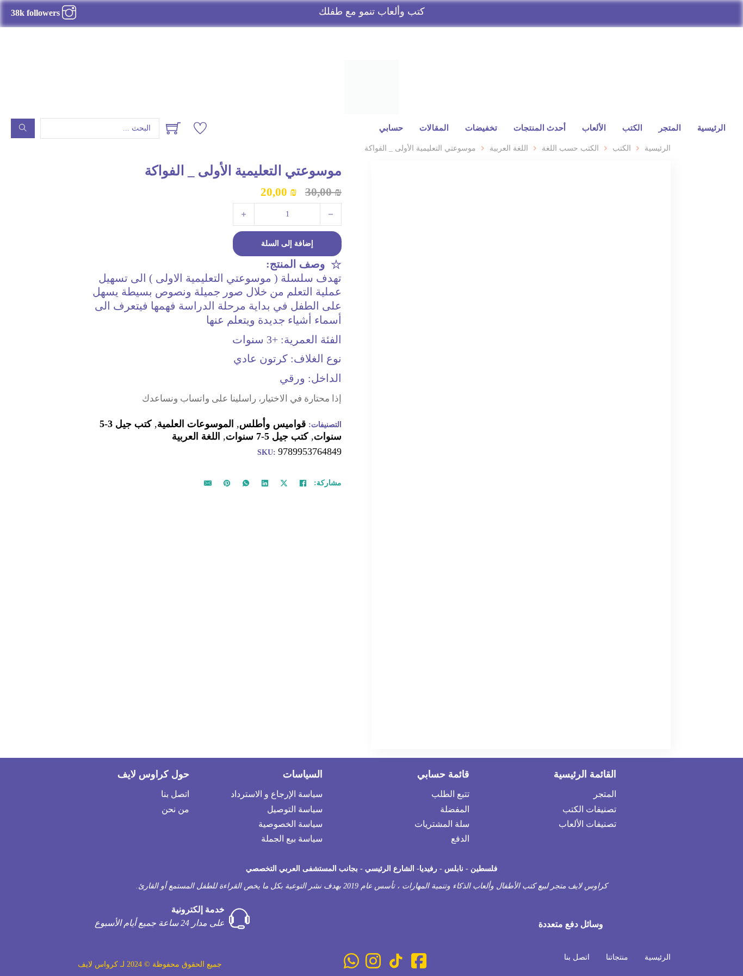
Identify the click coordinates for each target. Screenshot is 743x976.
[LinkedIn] (265, 483)
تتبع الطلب (450, 794)
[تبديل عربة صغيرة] (173, 128)
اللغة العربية (509, 148)
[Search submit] (23, 128)
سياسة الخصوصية (290, 824)
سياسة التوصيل (295, 809)
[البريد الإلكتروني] (208, 483)
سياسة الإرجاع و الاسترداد (277, 794)
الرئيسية (711, 127)
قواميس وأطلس (272, 423)
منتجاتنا (617, 957)
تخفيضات (481, 127)
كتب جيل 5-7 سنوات (267, 436)
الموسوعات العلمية (195, 423)
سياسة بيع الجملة (292, 838)
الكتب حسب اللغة (570, 148)
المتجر (670, 127)
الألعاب (594, 127)
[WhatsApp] (246, 483)
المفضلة (454, 809)
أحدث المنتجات (539, 127)
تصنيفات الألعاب (587, 824)
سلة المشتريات (441, 824)
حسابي (391, 127)
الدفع (460, 838)
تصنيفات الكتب (589, 809)
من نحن (175, 809)
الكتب (632, 127)
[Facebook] (303, 483)
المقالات (434, 127)
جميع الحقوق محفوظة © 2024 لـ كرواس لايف (150, 964)
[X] (284, 483)
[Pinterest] (227, 483)
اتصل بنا (175, 794)
